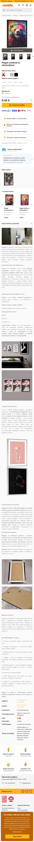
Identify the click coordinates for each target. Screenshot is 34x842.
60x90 (20, 82)
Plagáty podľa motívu (25, 15)
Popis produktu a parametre (10, 223)
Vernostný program (22, 810)
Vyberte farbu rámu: (9, 71)
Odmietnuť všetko (17, 831)
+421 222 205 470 (9, 783)
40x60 (15, 82)
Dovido (25, 143)
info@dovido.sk (26, 783)
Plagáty (15, 15)
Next (29, 35)
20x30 (4, 82)
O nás (18, 808)
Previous (2, 204)
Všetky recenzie (12, 151)
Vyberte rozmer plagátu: (10, 78)
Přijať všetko (17, 836)
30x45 (9, 82)
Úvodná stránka (6, 15)
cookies (12, 823)
